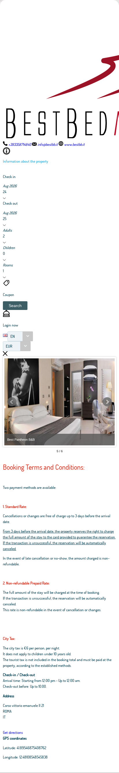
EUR (9, 346)
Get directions (13, 732)
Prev (11, 402)
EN (12, 336)
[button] (15, 305)
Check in (9, 176)
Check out (10, 203)
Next (107, 402)
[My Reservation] (6, 315)
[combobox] (20, 336)
